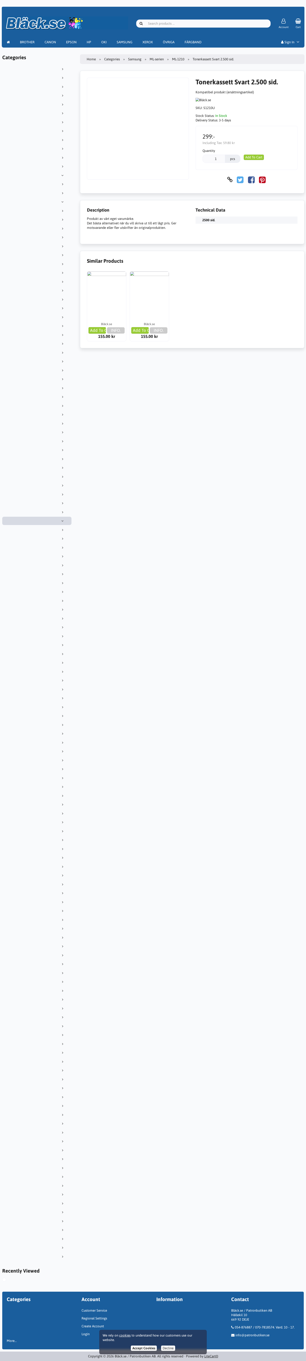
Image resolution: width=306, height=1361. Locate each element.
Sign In (289, 42)
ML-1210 (178, 59)
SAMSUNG (124, 42)
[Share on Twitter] (240, 179)
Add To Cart (253, 157)
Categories (112, 59)
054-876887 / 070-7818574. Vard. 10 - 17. (265, 1327)
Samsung (134, 59)
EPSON (71, 42)
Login (86, 1334)
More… (12, 1341)
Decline (168, 1348)
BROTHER (27, 42)
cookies (125, 1335)
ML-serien (157, 59)
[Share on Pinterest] (262, 179)
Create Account (93, 1326)
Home (91, 59)
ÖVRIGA (169, 42)
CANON (50, 42)
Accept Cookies (143, 1348)
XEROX (147, 42)
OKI (104, 42)
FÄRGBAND (193, 42)
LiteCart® (211, 1356)
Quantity (209, 151)
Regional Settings (94, 1318)
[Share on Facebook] (251, 179)
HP (89, 42)
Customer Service (94, 1310)
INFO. (116, 330)
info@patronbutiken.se (252, 1335)
